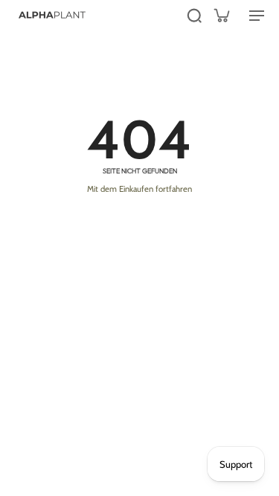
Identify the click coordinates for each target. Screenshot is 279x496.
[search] (194, 15)
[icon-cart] (221, 15)
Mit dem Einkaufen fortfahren (139, 189)
